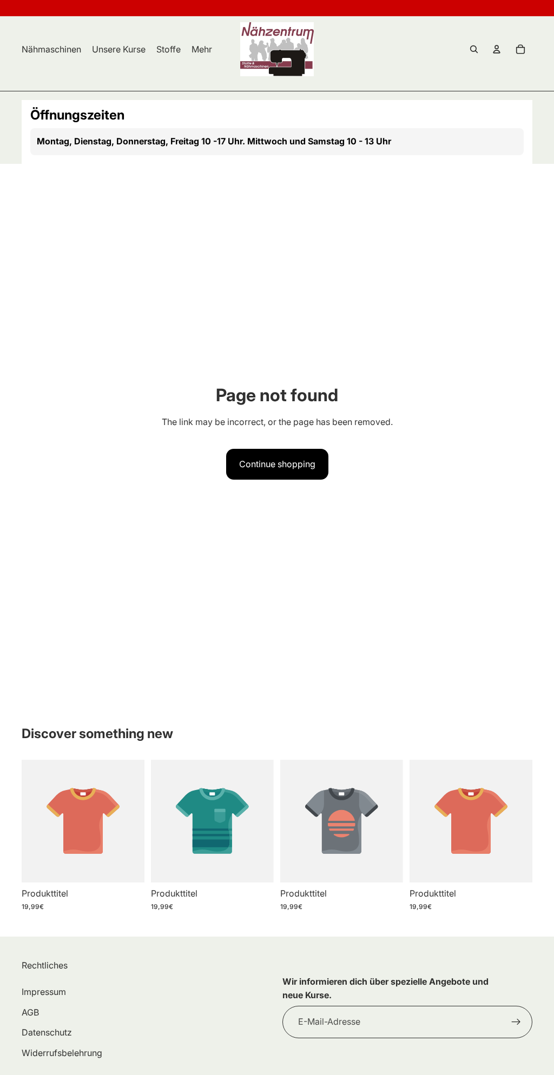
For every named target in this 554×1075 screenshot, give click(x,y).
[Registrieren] (516, 1022)
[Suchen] (474, 49)
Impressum (44, 991)
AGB (30, 1012)
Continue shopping (277, 464)
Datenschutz (47, 1032)
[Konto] (497, 49)
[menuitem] (201, 49)
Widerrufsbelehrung (62, 1052)
